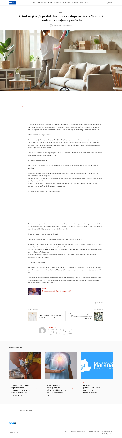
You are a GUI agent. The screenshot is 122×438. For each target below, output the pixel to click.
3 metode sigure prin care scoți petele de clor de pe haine (50, 316)
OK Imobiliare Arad (107, 431)
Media (50, 2)
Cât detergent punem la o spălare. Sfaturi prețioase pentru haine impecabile (80, 316)
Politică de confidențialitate (78, 431)
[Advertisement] (65, 108)
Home (33, 2)
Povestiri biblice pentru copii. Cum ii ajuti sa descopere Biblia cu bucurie (91, 389)
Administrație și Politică (70, 2)
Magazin (44, 2)
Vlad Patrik (57, 25)
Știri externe (57, 2)
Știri (38, 2)
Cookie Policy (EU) (94, 431)
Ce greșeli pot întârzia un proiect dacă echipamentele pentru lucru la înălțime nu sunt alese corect (20, 390)
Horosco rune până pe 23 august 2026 (56, 291)
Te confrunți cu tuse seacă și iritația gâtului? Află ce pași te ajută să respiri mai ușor (56, 390)
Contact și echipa (85, 2)
